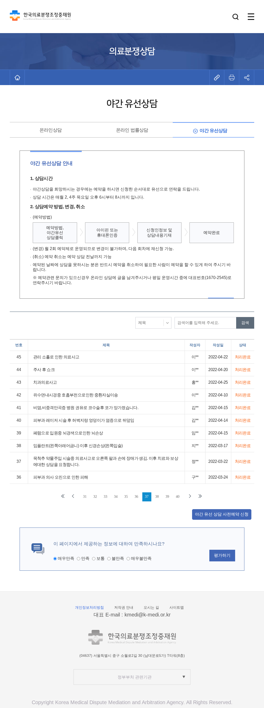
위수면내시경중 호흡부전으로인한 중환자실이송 (75, 395)
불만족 (118, 558)
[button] (235, 16)
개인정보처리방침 (89, 607)
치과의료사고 (45, 382)
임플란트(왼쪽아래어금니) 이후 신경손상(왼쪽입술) (78, 445)
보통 (100, 558)
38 (157, 497)
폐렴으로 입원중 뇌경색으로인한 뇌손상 (68, 433)
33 (105, 497)
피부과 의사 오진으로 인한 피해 (60, 477)
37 (146, 497)
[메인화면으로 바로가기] (17, 77)
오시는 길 (151, 607)
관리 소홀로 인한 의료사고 (56, 357)
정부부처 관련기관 (135, 677)
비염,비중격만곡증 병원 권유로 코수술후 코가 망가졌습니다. (85, 407)
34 (116, 497)
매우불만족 (141, 558)
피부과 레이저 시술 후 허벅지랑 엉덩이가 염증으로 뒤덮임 (83, 420)
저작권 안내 (123, 607)
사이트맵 (176, 607)
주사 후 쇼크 (44, 369)
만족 (85, 558)
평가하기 (222, 555)
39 (167, 497)
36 (136, 497)
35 (126, 497)
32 (95, 497)
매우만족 (66, 558)
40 (177, 497)
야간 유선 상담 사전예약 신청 (222, 514)
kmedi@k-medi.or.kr (148, 614)
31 (85, 497)
